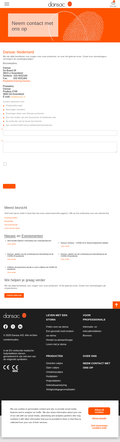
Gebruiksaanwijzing (56, 385)
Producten (54, 356)
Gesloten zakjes (54, 363)
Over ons (90, 356)
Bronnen (87, 335)
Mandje (113, 4)
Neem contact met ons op (96, 365)
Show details (99, 418)
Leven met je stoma (56, 344)
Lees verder (11, 244)
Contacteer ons (14, 295)
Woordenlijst (8, 221)
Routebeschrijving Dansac (16, 81)
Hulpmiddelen (53, 380)
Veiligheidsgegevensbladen (60, 389)
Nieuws (10, 236)
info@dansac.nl (18, 97)
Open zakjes (52, 367)
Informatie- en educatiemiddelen (92, 329)
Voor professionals (11, 225)
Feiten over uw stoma (57, 327)
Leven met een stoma (12, 228)
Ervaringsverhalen (10, 218)
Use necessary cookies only (99, 426)
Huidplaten (52, 376)
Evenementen (32, 236)
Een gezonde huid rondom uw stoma (60, 333)
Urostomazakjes (54, 372)
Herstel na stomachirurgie (59, 340)
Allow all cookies (99, 411)
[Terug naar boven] (116, 305)
